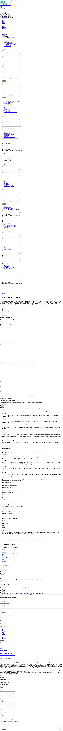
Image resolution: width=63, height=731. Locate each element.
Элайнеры (6, 65)
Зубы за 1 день (8, 45)
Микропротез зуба (7, 111)
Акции (3, 22)
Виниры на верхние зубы (8, 188)
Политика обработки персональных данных (7, 655)
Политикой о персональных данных (22, 408)
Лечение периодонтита (8, 132)
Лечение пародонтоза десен (9, 134)
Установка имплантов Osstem (11, 41)
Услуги (4, 18)
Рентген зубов (6, 82)
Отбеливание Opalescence (8, 229)
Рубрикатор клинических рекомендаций (7, 656)
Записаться (2, 306)
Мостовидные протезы (8, 107)
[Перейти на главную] (10, 0)
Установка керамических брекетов (10, 163)
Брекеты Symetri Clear (10, 162)
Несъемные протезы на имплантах (10, 108)
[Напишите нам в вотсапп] (3, 2)
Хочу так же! (31, 396)
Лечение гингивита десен (8, 206)
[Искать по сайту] (10, 30)
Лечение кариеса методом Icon (9, 137)
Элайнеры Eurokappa (7, 231)
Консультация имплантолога (9, 49)
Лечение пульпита (7, 131)
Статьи (3, 633)
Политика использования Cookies (6, 653)
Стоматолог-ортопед (7, 106)
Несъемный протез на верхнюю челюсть (13, 100)
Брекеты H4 (8, 156)
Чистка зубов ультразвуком (8, 247)
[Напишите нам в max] (1, 2)
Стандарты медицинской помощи (6, 658)
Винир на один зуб (7, 184)
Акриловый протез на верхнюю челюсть (11, 114)
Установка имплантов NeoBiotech (12, 38)
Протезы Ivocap (7, 110)
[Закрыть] (1, 582)
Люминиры (6, 181)
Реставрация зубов (7, 249)
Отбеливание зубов (7, 228)
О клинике (4, 628)
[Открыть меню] (5, 4)
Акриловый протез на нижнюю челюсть (11, 115)
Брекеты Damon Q (9, 157)
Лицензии (4, 636)
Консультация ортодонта (8, 165)
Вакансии (4, 25)
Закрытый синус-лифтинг (8, 269)
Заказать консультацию (4, 409)
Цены (3, 20)
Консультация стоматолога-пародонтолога (11, 209)
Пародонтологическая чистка (9, 208)
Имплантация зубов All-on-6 (11, 44)
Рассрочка (4, 638)
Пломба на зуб (6, 136)
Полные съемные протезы (8, 105)
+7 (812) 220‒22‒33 (3, 7)
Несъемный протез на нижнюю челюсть (13, 101)
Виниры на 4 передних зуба (9, 186)
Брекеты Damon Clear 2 (10, 161)
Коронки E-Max (7, 103)
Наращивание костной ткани (9, 267)
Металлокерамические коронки (9, 102)
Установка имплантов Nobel (11, 40)
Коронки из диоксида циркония (9, 104)
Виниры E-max (6, 183)
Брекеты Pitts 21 (9, 158)
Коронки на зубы (7, 109)
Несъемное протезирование (11, 99)
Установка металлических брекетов (10, 225)
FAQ (3, 26)
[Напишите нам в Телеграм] (4, 2)
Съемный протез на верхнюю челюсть (10, 112)
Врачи (3, 21)
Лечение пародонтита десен (9, 135)
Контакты (4, 28)
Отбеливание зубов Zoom (8, 230)
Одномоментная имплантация (9, 48)
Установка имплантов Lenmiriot (11, 37)
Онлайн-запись (3, 641)
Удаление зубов (7, 265)
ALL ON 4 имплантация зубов (11, 43)
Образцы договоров (3, 650)
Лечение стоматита (7, 207)
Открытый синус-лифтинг (8, 268)
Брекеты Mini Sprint (9, 155)
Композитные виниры (8, 182)
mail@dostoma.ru (5, 561)
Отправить (2, 580)
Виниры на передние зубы (8, 185)
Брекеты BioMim (9, 159)
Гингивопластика (7, 266)
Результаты (4, 27)
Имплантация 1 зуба (7, 46)
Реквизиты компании (4, 651)
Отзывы (3, 23)
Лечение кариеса (7, 133)
